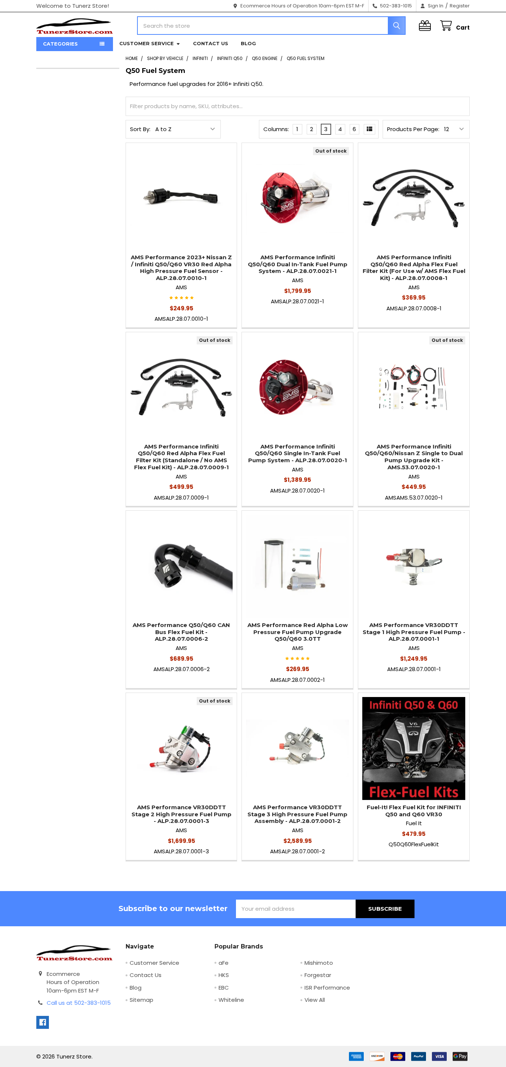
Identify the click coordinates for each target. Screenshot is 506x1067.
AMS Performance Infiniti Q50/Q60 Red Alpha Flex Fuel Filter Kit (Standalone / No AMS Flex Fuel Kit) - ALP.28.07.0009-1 (181, 457)
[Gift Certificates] (426, 25)
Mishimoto (318, 963)
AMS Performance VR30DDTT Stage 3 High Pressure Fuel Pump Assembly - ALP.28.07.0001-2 (297, 814)
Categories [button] (60, 44)
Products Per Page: (413, 129)
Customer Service (146, 43)
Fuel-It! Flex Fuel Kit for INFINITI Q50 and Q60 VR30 (414, 811)
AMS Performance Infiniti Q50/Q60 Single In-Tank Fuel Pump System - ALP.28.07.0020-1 (297, 453)
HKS (224, 975)
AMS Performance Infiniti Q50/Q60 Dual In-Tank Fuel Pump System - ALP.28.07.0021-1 (297, 264)
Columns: (276, 129)
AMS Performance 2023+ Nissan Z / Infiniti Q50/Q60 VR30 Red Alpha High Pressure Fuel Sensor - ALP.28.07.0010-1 (181, 267)
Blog (248, 43)
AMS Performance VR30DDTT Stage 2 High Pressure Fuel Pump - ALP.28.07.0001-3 (182, 814)
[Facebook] (42, 1022)
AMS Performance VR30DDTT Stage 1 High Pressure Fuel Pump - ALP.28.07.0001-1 (414, 632)
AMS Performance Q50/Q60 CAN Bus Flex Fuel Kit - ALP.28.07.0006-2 (181, 632)
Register (460, 5)
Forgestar (317, 975)
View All (314, 1000)
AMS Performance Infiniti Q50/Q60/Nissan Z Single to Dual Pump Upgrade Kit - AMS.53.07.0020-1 (414, 457)
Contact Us (210, 43)
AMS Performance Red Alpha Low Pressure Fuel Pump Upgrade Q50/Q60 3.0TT (297, 632)
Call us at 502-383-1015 (79, 1003)
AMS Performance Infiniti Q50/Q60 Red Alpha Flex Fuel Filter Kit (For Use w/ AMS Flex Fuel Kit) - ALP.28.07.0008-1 (414, 267)
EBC (224, 987)
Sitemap (141, 1000)
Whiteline (231, 1000)
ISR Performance (327, 987)
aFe (224, 963)
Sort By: (140, 129)
